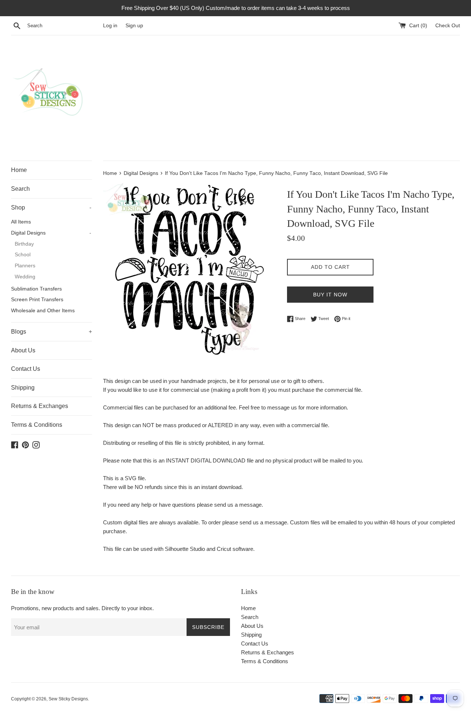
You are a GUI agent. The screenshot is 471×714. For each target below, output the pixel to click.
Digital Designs (51, 233)
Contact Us (25, 369)
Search (20, 189)
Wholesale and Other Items (43, 310)
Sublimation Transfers (36, 289)
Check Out (447, 25)
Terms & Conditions (36, 425)
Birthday (24, 244)
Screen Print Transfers (37, 299)
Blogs (51, 331)
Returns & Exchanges (39, 406)
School (23, 254)
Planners (25, 265)
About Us (23, 350)
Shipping (23, 387)
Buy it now (330, 295)
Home (19, 170)
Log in (110, 25)
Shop (51, 207)
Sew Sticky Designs (68, 698)
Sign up (134, 25)
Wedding (25, 276)
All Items (21, 222)
